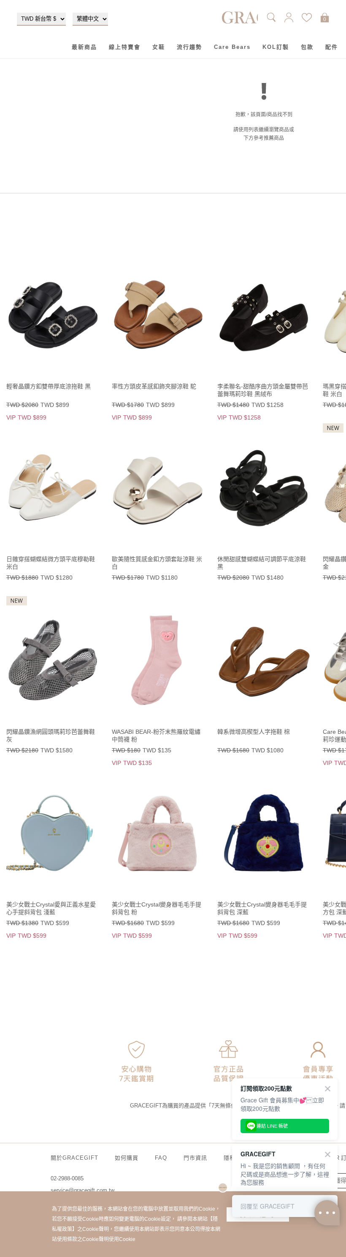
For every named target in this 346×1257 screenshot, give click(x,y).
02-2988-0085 (67, 1178)
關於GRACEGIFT (74, 1158)
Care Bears (232, 47)
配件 (331, 47)
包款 (307, 47)
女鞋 (158, 47)
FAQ (161, 1158)
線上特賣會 (125, 47)
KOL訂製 (275, 47)
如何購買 (126, 1158)
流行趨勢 (189, 47)
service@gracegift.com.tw (82, 1190)
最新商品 (84, 47)
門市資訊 (195, 1158)
